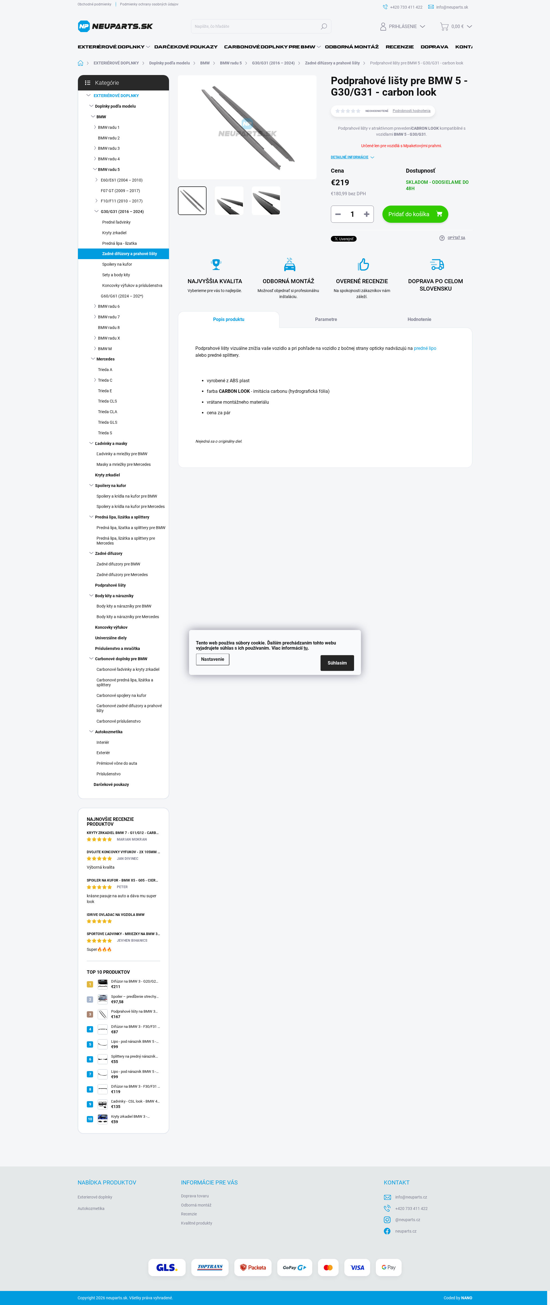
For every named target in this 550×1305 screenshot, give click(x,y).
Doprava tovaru (195, 1196)
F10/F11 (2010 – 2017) (122, 201)
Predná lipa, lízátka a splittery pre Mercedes (126, 540)
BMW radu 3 (109, 148)
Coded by (458, 1298)
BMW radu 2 (109, 138)
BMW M (105, 348)
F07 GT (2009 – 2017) (120, 190)
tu (306, 648)
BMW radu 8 (109, 327)
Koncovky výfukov (111, 627)
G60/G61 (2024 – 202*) (122, 296)
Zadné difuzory (108, 553)
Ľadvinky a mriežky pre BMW (122, 454)
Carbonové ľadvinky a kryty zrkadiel (128, 669)
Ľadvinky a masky (111, 443)
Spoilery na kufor (117, 264)
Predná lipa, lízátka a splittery (122, 517)
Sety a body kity (116, 275)
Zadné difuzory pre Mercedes (122, 574)
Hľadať (324, 26)
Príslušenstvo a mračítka (117, 648)
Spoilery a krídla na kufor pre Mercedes (131, 506)
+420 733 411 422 (411, 1208)
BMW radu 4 (109, 159)
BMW (101, 117)
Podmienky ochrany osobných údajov (149, 4)
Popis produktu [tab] (228, 319)
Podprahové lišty (110, 585)
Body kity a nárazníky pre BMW (124, 606)
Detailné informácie (349, 157)
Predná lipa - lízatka (119, 243)
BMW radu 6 (109, 306)
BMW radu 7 (109, 317)
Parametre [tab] (326, 319)
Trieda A (105, 369)
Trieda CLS (107, 401)
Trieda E (105, 391)
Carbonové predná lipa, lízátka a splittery (125, 682)
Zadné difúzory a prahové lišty (129, 253)
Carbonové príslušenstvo (119, 721)
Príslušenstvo (109, 774)
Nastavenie (212, 659)
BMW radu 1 (109, 127)
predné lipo (425, 348)
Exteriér (103, 752)
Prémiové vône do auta (117, 763)
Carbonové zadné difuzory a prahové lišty (129, 708)
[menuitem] (114, 47)
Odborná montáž (196, 1205)
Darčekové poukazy (111, 784)
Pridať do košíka (408, 214)
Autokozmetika (109, 732)
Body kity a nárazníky (114, 596)
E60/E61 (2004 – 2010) (122, 180)
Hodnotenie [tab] (419, 319)
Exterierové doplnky (95, 1197)
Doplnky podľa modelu (115, 106)
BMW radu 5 (109, 169)
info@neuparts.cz (411, 1197)
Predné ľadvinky (116, 222)
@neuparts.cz (407, 1219)
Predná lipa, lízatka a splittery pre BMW (131, 527)
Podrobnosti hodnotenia (412, 111)
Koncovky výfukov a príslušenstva (132, 285)
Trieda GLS (107, 422)
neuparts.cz (406, 1231)
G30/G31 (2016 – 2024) (122, 211)
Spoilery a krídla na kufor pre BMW (127, 496)
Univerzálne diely (111, 638)
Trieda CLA (107, 411)
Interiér (103, 742)
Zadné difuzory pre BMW (118, 564)
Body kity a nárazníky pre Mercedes (128, 616)
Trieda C (105, 380)
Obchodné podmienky (94, 4)
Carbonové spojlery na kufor (121, 695)
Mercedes (106, 359)
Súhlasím (337, 663)
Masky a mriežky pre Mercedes (124, 464)
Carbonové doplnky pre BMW (121, 659)
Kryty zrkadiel (114, 232)
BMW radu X (109, 338)
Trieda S (105, 433)
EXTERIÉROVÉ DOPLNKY (116, 95)
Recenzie (189, 1214)
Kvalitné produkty (196, 1223)
